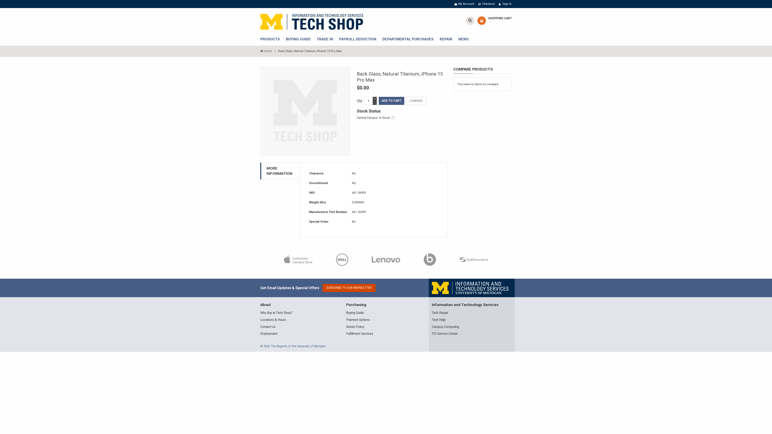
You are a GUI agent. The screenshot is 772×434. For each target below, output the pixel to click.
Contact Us (268, 327)
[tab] (280, 171)
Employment (268, 334)
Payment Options (358, 320)
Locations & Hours (273, 320)
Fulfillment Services (359, 334)
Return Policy (355, 327)
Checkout (488, 4)
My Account (466, 4)
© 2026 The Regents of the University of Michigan (293, 346)
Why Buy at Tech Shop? (276, 313)
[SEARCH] (470, 20)
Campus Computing (445, 327)
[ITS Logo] (470, 288)
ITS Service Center (445, 334)
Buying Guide (355, 313)
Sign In (507, 4)
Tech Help (439, 320)
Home (268, 51)
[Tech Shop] (311, 21)
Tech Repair (440, 313)
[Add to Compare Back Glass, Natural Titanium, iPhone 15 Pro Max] (416, 101)
